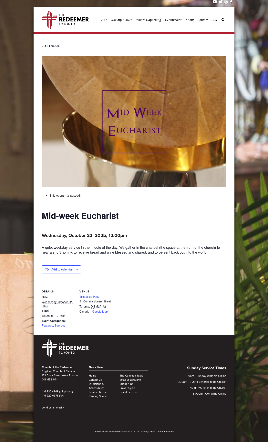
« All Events (50, 46)
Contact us (95, 379)
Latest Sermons (129, 392)
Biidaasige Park (89, 297)
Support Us (126, 384)
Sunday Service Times (206, 368)
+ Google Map (99, 311)
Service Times (97, 392)
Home (92, 375)
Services (60, 325)
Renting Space (98, 396)
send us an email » (53, 407)
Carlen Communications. (161, 431)
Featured (47, 325)
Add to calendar (62, 269)
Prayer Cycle (127, 388)
